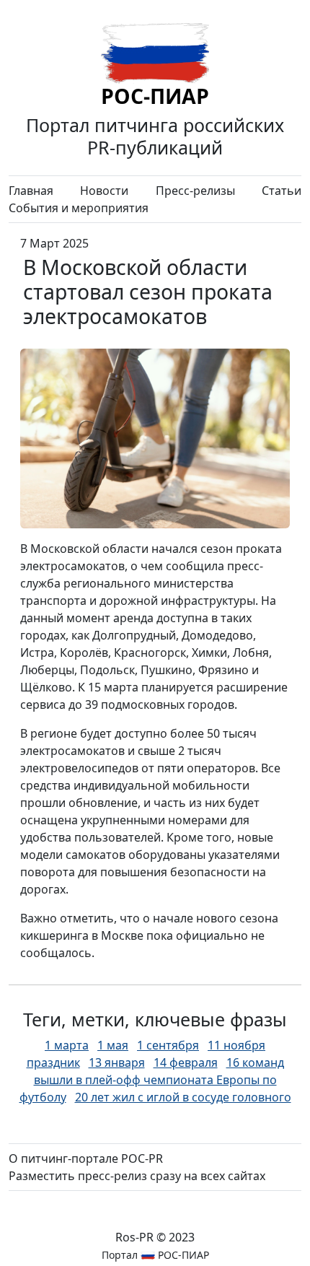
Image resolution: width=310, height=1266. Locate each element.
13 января (117, 1062)
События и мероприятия (79, 208)
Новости (104, 190)
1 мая (112, 1045)
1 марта (67, 1045)
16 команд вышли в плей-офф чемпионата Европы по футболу (151, 1080)
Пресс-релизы (195, 190)
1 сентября (168, 1045)
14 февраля (186, 1062)
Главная (31, 190)
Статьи (281, 190)
